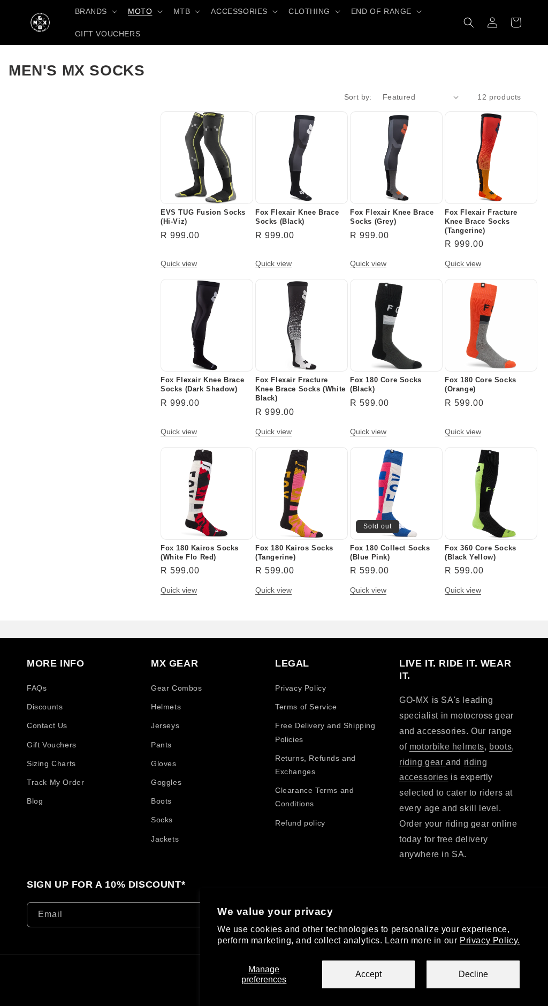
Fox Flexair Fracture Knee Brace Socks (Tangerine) (481, 221)
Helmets (166, 706)
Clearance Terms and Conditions (314, 797)
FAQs (37, 688)
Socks (162, 819)
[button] (95, 11)
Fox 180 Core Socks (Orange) (480, 384)
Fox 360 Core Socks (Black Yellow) (480, 552)
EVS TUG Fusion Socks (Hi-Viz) (203, 216)
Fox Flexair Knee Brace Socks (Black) (297, 216)
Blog (35, 801)
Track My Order (55, 782)
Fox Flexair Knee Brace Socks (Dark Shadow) (202, 384)
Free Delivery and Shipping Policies (325, 732)
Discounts (45, 706)
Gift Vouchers (52, 744)
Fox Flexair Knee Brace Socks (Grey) (391, 216)
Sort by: (358, 97)
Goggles (166, 782)
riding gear (422, 762)
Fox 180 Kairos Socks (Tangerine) (294, 552)
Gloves (164, 763)
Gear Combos (176, 688)
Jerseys (165, 725)
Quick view (179, 263)
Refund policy (300, 823)
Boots (161, 801)
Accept (368, 974)
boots (500, 746)
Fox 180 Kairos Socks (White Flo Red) (200, 552)
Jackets (165, 839)
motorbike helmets (446, 746)
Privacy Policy (300, 688)
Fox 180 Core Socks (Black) (386, 384)
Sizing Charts (51, 763)
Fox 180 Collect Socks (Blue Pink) (390, 552)
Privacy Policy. (490, 940)
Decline (473, 974)
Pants (161, 744)
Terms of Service (306, 706)
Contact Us (47, 725)
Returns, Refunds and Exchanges (315, 765)
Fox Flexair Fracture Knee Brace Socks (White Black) (300, 389)
